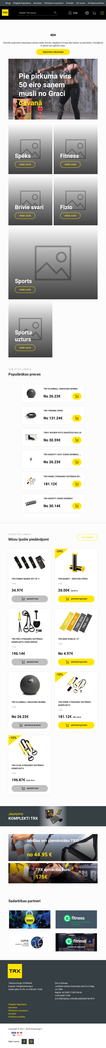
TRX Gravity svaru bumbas (58, 498)
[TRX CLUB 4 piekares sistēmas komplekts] (30, 748)
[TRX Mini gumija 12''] (76, 622)
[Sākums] (15, 979)
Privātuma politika (96, 3)
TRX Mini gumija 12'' (68, 639)
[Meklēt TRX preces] (55, 12)
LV (87, 13)
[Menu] (102, 13)
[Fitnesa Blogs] (29, 928)
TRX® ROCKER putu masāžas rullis (62, 432)
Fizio (66, 207)
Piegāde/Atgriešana (22, 3)
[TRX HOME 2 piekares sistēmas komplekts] (76, 685)
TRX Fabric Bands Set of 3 (25, 579)
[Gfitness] (76, 928)
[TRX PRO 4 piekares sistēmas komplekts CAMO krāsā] (30, 622)
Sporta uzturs (23, 336)
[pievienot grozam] (76, 396)
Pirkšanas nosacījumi (54, 3)
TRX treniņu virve (53, 410)
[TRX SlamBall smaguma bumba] (30, 685)
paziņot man (32, 598)
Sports (23, 281)
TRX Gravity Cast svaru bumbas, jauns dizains (69, 454)
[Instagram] (31, 1041)
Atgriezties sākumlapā (53, 52)
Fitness (69, 156)
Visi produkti (87, 537)
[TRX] (5, 13)
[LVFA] (29, 950)
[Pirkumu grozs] (94, 13)
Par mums (80, 3)
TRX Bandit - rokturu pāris (73, 579)
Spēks (23, 156)
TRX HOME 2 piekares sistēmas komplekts (66, 476)
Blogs (8, 3)
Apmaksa (37, 3)
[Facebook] (24, 1041)
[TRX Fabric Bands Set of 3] (30, 562)
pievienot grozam (79, 598)
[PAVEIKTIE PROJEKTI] (76, 950)
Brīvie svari (29, 207)
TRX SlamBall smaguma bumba (61, 389)
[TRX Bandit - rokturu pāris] (76, 562)
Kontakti (70, 3)
